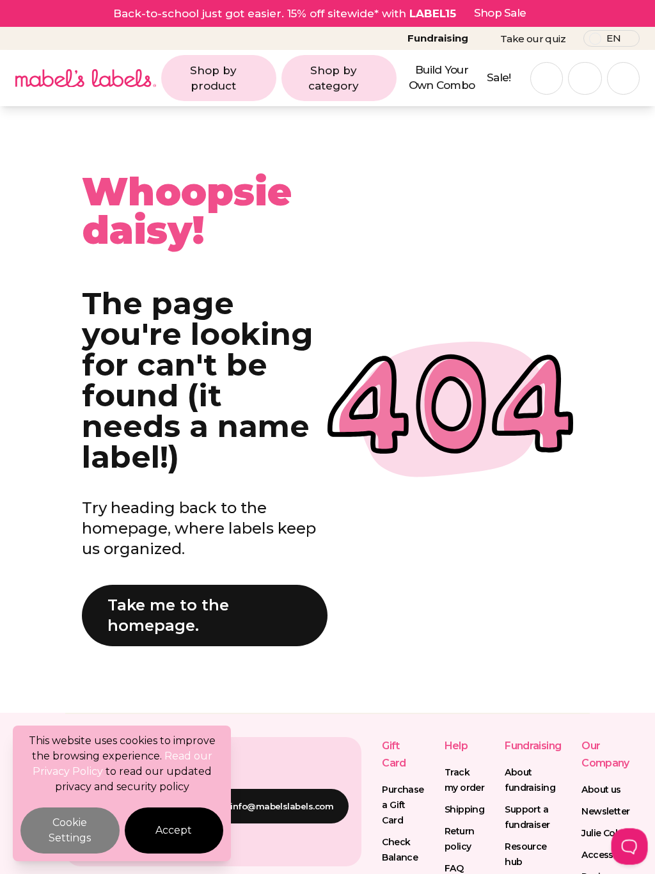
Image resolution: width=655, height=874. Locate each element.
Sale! (499, 77)
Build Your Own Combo (442, 77)
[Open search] (546, 78)
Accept (173, 830)
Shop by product (213, 78)
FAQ (454, 868)
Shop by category (333, 78)
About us (601, 789)
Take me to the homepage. (168, 615)
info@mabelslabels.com (281, 806)
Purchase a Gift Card (403, 805)
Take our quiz (532, 39)
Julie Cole (601, 833)
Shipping (465, 809)
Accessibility (608, 855)
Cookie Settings (70, 830)
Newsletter (605, 811)
